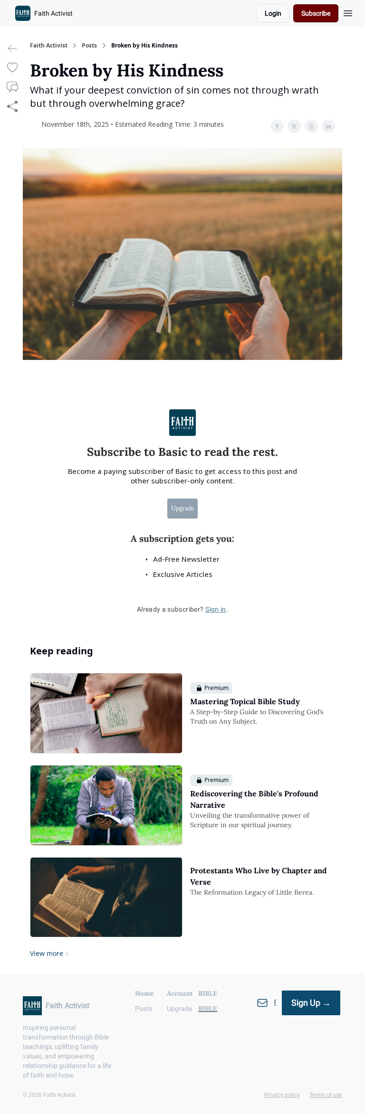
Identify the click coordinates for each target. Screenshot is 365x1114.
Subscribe (315, 13)
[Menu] (348, 12)
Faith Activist (48, 45)
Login (273, 13)
